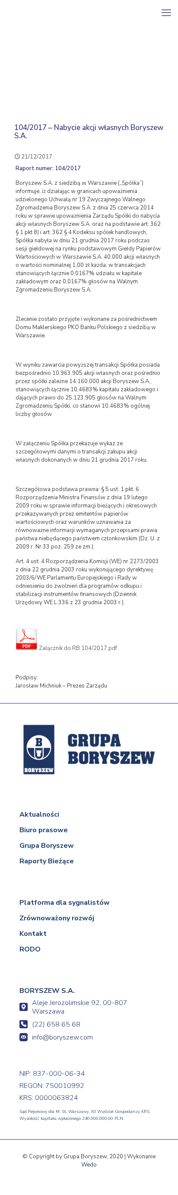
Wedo (89, 1165)
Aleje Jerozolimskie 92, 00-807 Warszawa (79, 1007)
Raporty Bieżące (46, 861)
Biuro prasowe (43, 830)
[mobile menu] (166, 13)
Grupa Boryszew (46, 845)
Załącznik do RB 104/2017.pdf (77, 648)
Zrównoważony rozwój (56, 918)
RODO (30, 949)
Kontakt (33, 933)
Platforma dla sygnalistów (64, 902)
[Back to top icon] (159, 1176)
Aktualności (39, 814)
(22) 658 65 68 (56, 1024)
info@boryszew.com (62, 1037)
